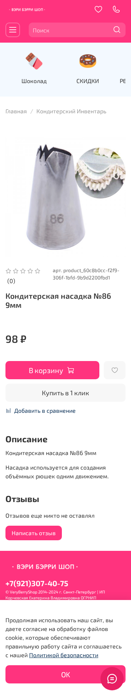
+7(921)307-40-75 (36, 583)
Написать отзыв (34, 532)
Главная (16, 110)
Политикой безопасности (63, 654)
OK (65, 674)
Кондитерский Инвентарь (71, 110)
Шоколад (34, 80)
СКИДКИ (87, 80)
